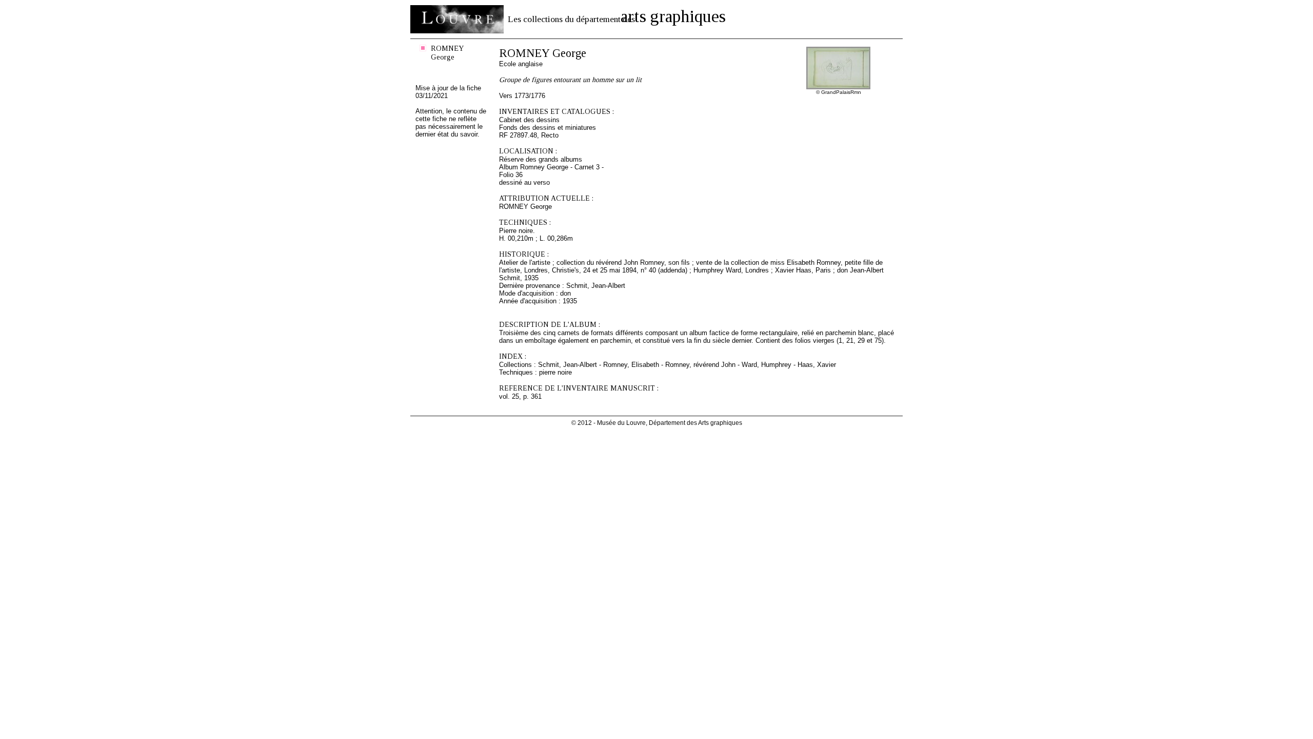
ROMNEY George (447, 52)
